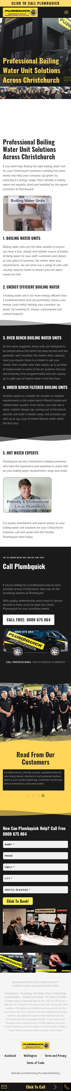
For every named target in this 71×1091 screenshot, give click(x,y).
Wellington (30, 1056)
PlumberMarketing (49, 1073)
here (46, 1030)
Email (10, 867)
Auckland (10, 1056)
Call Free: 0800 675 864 (29, 620)
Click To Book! (18, 901)
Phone (9, 855)
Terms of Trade (35, 1063)
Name (9, 844)
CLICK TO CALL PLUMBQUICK (36, 3)
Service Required (17, 889)
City (8, 878)
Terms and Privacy (55, 1056)
